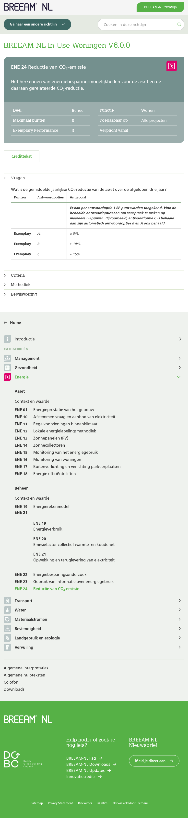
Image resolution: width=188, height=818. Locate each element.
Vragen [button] (18, 178)
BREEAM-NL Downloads (88, 764)
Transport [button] (23, 600)
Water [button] (20, 610)
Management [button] (27, 358)
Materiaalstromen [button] (31, 619)
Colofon (11, 682)
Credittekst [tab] (22, 156)
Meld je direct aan (150, 760)
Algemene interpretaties (26, 667)
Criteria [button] (18, 275)
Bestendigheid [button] (28, 628)
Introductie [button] (25, 339)
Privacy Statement (60, 803)
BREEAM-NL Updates (85, 770)
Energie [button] (22, 377)
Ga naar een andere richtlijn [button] (33, 24)
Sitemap (37, 803)
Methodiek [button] (20, 285)
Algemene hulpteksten (24, 675)
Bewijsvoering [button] (24, 294)
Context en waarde (32, 401)
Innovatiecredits (80, 776)
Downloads (14, 689)
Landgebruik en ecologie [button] (37, 638)
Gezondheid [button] (26, 367)
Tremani (142, 803)
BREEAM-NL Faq (81, 758)
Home (15, 322)
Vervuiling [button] (24, 647)
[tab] (94, 178)
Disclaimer (85, 803)
